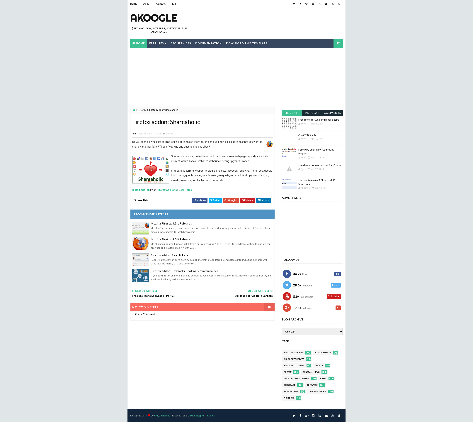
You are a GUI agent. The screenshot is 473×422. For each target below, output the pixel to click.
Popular (312, 112)
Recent (292, 112)
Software (312, 385)
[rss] (319, 3)
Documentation (208, 43)
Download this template (246, 43)
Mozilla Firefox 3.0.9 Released (171, 239)
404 (173, 3)
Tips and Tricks (317, 391)
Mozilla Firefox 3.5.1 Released (171, 223)
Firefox (142, 110)
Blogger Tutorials (294, 365)
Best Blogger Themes (202, 415)
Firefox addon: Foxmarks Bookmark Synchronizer (184, 271)
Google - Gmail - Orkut (296, 378)
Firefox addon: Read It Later (170, 255)
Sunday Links (291, 391)
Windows (289, 398)
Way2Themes (162, 415)
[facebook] (300, 3)
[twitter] (294, 3)
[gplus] (306, 3)
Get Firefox (185, 189)
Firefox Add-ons (167, 189)
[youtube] (332, 3)
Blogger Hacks (322, 353)
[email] (326, 3)
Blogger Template (294, 359)
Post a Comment (145, 314)
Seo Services (181, 43)
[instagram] (313, 3)
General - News (311, 372)
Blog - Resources (293, 353)
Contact (161, 3)
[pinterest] (339, 3)
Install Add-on (141, 189)
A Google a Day (307, 134)
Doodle (319, 365)
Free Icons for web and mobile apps (318, 119)
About (146, 3)
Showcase (289, 385)
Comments (332, 112)
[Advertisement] (275, 20)
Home (133, 3)
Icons (323, 378)
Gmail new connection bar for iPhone (319, 165)
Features (156, 43)
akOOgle (153, 17)
